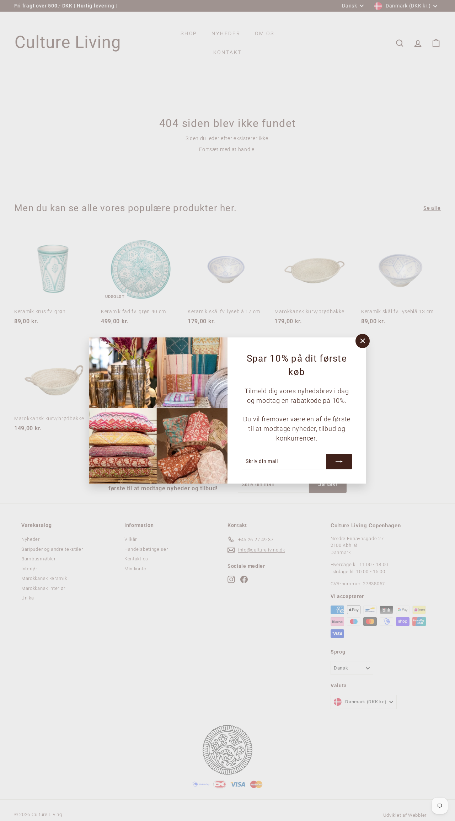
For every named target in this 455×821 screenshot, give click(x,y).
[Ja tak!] (339, 461)
